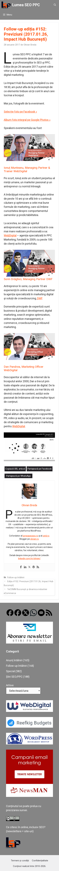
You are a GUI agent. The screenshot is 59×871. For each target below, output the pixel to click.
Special (10, 671)
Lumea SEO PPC (26, 5)
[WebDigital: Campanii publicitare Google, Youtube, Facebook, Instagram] (29, 710)
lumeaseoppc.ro (30, 536)
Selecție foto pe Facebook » (20, 111)
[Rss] (37, 567)
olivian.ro (34, 539)
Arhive (10, 685)
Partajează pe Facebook (40, 468)
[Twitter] (29, 567)
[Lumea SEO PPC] (6, 5)
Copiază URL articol (15, 468)
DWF (39, 298)
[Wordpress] (33, 567)
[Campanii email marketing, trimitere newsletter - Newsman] (29, 795)
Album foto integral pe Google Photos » (27, 119)
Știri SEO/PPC (14, 676)
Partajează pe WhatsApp (18, 476)
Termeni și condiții (20, 860)
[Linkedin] (25, 567)
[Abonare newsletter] (29, 642)
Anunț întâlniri (14, 660)
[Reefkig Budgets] (29, 726)
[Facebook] (21, 567)
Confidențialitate (40, 860)
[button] (55, 5)
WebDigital (10, 235)
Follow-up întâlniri (15, 577)
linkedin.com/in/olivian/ (29, 558)
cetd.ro (46, 536)
